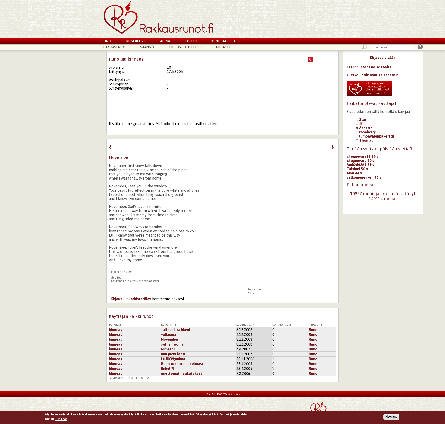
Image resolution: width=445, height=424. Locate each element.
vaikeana (168, 334)
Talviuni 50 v (357, 169)
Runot (107, 41)
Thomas (365, 140)
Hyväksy (391, 416)
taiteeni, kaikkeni (175, 330)
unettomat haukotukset (181, 373)
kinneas (115, 330)
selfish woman (173, 344)
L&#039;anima (173, 359)
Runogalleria (223, 41)
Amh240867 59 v (360, 165)
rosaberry (367, 132)
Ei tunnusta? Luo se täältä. (370, 67)
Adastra (365, 128)
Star (362, 119)
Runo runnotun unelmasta (183, 364)
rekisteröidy (141, 299)
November (169, 339)
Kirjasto (224, 47)
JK (360, 124)
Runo (251, 292)
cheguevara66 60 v (362, 156)
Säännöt (148, 47)
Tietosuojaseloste (186, 47)
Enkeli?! (167, 368)
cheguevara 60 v (360, 160)
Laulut (191, 41)
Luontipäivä (244, 324)
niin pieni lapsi (173, 354)
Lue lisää (61, 419)
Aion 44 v (354, 173)
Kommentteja (281, 324)
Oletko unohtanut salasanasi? (372, 75)
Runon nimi (168, 324)
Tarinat (165, 41)
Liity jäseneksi (114, 47)
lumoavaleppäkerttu (376, 136)
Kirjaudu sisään (382, 57)
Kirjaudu (117, 299)
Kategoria (315, 324)
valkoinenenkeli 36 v (364, 177)
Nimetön (168, 349)
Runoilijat (136, 41)
